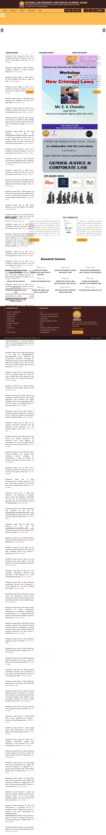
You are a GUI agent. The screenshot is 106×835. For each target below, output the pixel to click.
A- (90, 10)
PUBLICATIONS (11, 316)
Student (22, 10)
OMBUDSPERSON (45, 332)
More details (77, 332)
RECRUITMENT (11, 321)
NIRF (41, 323)
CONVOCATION (11, 332)
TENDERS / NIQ (11, 319)
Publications (32, 10)
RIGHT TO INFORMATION (13, 312)
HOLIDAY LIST (10, 328)
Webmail (68, 10)
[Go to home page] (53, 4)
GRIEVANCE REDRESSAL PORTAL (48, 321)
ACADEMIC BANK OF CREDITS (48, 330)
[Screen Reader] (101, 10)
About (5, 10)
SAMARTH (77, 10)
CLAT (41, 312)
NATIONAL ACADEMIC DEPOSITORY (49, 328)
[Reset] (95, 10)
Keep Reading (34, 240)
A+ (85, 10)
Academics (13, 10)
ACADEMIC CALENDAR (13, 323)
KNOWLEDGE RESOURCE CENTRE (49, 314)
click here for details (17, 71)
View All (29, 92)
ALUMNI (9, 325)
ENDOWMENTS (44, 319)
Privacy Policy (99, 337)
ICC (8, 330)
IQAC (40, 10)
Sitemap (93, 337)
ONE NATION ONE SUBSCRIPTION (49, 316)
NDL (41, 325)
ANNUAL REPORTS (12, 314)
